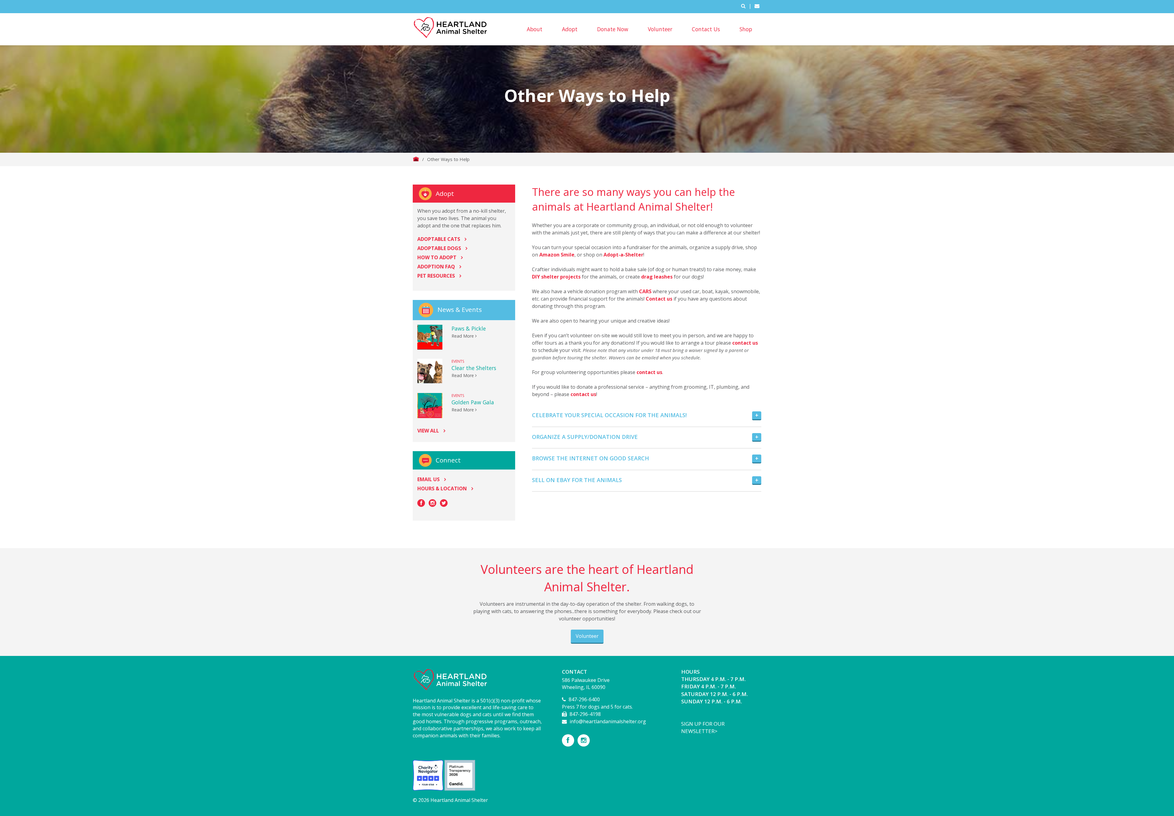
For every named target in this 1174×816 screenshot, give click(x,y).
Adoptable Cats (438, 239)
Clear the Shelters (474, 368)
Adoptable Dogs (439, 248)
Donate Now (612, 29)
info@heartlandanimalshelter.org (608, 721)
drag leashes (657, 276)
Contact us (659, 298)
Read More (463, 336)
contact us (745, 342)
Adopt (570, 29)
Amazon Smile (556, 254)
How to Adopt (436, 257)
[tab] (646, 415)
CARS (645, 291)
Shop (746, 29)
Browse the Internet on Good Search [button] (590, 458)
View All (428, 430)
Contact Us (706, 29)
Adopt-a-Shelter (623, 254)
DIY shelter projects (556, 276)
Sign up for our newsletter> (703, 727)
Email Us (428, 479)
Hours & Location (442, 488)
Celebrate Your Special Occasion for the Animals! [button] (609, 415)
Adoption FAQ (436, 266)
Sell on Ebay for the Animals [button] (577, 480)
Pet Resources (436, 275)
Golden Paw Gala (473, 402)
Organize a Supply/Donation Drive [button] (585, 436)
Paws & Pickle (469, 328)
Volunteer (660, 29)
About (534, 29)
